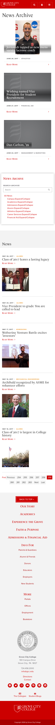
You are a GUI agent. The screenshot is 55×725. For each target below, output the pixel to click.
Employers (27, 577)
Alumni (19, 256)
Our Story (27, 506)
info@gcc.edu (27, 671)
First (4, 477)
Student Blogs (35, 696)
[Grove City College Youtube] (27, 685)
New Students (27, 583)
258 (43, 477)
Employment (27, 612)
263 (30, 482)
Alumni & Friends (27, 556)
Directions (27, 676)
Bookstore (27, 619)
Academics (27, 514)
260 (12, 482)
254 (19, 477)
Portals (28, 599)
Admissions (21, 329)
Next (36, 482)
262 (24, 482)
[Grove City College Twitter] (16, 685)
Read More (7, 263)
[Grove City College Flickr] (39, 685)
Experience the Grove (27, 522)
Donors (27, 563)
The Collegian (20, 696)
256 (31, 477)
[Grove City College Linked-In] (45, 685)
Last (43, 482)
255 (25, 477)
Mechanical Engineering (27, 379)
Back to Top (26, 499)
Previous (11, 477)
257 (37, 477)
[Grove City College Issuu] (33, 685)
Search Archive (11, 186)
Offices (27, 606)
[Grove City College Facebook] (10, 685)
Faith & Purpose (27, 529)
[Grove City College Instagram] (22, 685)
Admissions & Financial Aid (27, 537)
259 (49, 477)
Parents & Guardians (27, 550)
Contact (27, 679)
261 (17, 482)
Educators (27, 570)
